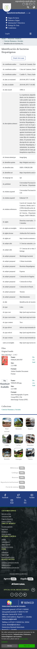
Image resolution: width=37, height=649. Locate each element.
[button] (28, 7)
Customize (4, 641)
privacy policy (24, 639)
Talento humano (6, 544)
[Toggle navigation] (30, 34)
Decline (9, 646)
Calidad (4, 539)
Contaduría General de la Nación (10, 562)
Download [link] (33, 359)
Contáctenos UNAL (6, 516)
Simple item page (18, 58)
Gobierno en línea (6, 565)
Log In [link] (7, 34)
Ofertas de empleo (6, 534)
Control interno (5, 542)
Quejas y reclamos (6, 521)
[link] (11, 409)
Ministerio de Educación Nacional (10, 567)
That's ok (27, 646)
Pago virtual (5, 529)
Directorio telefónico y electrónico (18, 574)
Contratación (5, 552)
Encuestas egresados (7, 527)
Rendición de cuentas (7, 547)
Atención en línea (6, 514)
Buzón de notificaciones (8, 557)
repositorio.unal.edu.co (25, 1)
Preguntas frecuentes (7, 519)
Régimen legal (5, 555)
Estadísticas (5, 532)
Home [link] (4, 38)
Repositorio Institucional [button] (16, 13)
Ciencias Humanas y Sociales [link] (13, 41)
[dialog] (18, 639)
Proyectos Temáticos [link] (14, 38)
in (33, 590)
